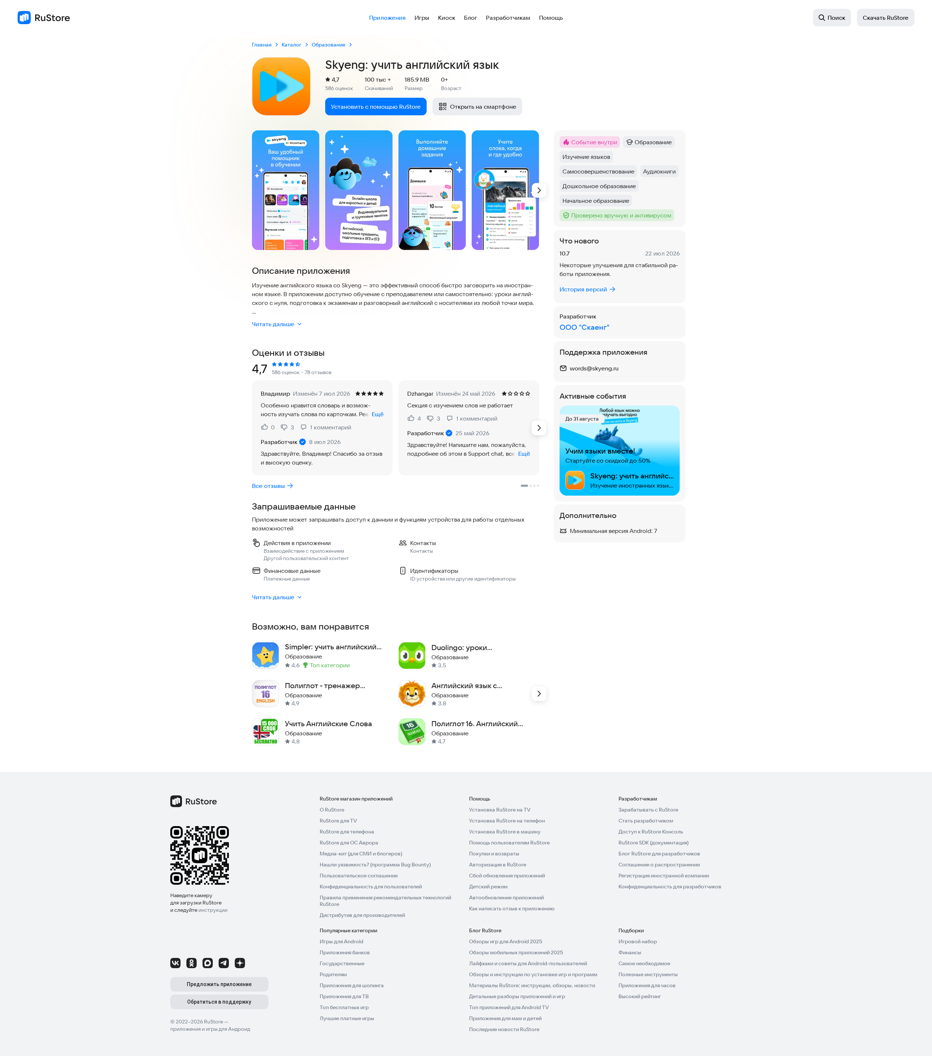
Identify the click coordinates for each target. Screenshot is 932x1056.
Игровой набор (638, 941)
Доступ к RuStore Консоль (651, 831)
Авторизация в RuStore (497, 864)
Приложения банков (345, 952)
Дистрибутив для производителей (362, 915)
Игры (422, 17)
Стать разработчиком (646, 820)
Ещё (378, 414)
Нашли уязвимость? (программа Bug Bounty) (375, 864)
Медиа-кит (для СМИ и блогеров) (361, 853)
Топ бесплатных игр (344, 1007)
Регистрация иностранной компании (664, 875)
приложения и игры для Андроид (210, 1029)
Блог (470, 17)
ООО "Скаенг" (584, 327)
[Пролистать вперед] (539, 190)
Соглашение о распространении (659, 864)
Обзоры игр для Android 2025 (505, 941)
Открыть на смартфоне (483, 106)
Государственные (342, 963)
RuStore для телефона (347, 831)
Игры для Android (341, 941)
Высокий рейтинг (640, 996)
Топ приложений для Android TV (509, 1007)
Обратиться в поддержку (219, 1002)
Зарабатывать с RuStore (648, 809)
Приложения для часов (647, 985)
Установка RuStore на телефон (507, 820)
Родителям (333, 974)
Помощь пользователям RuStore (509, 842)
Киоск (446, 17)
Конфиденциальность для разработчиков (670, 886)
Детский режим (488, 886)
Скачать (886, 17)
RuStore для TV (338, 820)
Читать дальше (273, 324)
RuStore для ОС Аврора (349, 842)
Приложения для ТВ (344, 996)
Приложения (387, 17)
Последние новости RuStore (504, 1029)
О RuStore (332, 809)
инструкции (212, 910)
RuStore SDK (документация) (653, 842)
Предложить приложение (219, 984)
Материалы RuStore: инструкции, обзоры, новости (532, 985)
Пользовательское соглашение (359, 875)
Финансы (630, 952)
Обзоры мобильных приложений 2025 (516, 952)
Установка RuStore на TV (500, 809)
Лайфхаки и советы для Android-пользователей (528, 963)
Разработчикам (508, 17)
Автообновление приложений (506, 897)
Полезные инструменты (648, 974)
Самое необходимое (644, 963)
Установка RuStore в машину (505, 831)
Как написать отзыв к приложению (511, 908)
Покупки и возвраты (494, 853)
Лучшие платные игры (347, 1018)
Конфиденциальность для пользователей (371, 886)
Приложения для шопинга (352, 985)
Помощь (551, 17)
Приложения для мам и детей (505, 1018)
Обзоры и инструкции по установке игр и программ (533, 974)
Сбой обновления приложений (507, 875)
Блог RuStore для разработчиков (659, 853)
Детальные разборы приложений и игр (517, 996)
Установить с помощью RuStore (376, 106)
